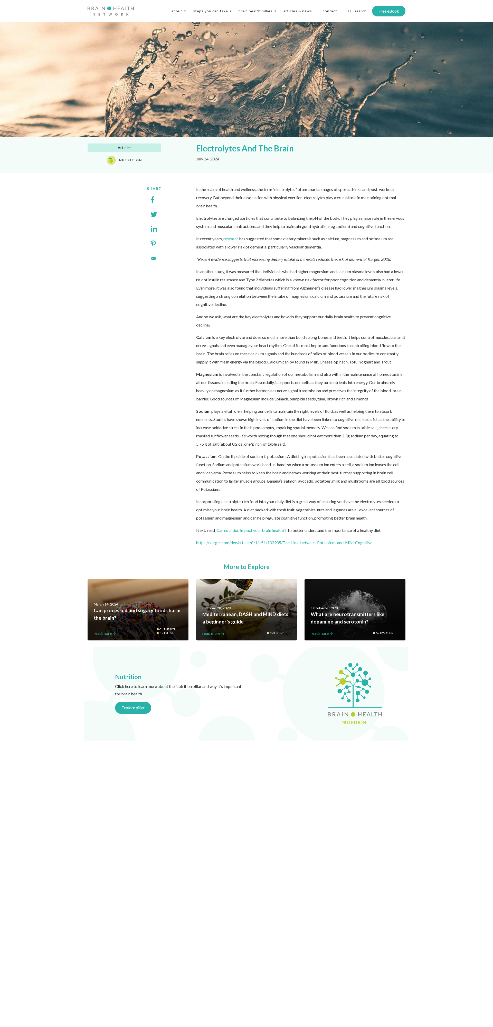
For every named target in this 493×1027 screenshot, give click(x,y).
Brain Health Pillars (256, 11)
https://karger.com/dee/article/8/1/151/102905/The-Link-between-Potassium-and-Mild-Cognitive (284, 542)
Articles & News (297, 11)
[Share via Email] (154, 258)
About (177, 11)
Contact (330, 11)
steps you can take (210, 11)
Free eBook (388, 10)
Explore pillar (133, 707)
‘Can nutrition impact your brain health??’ (251, 530)
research (231, 238)
